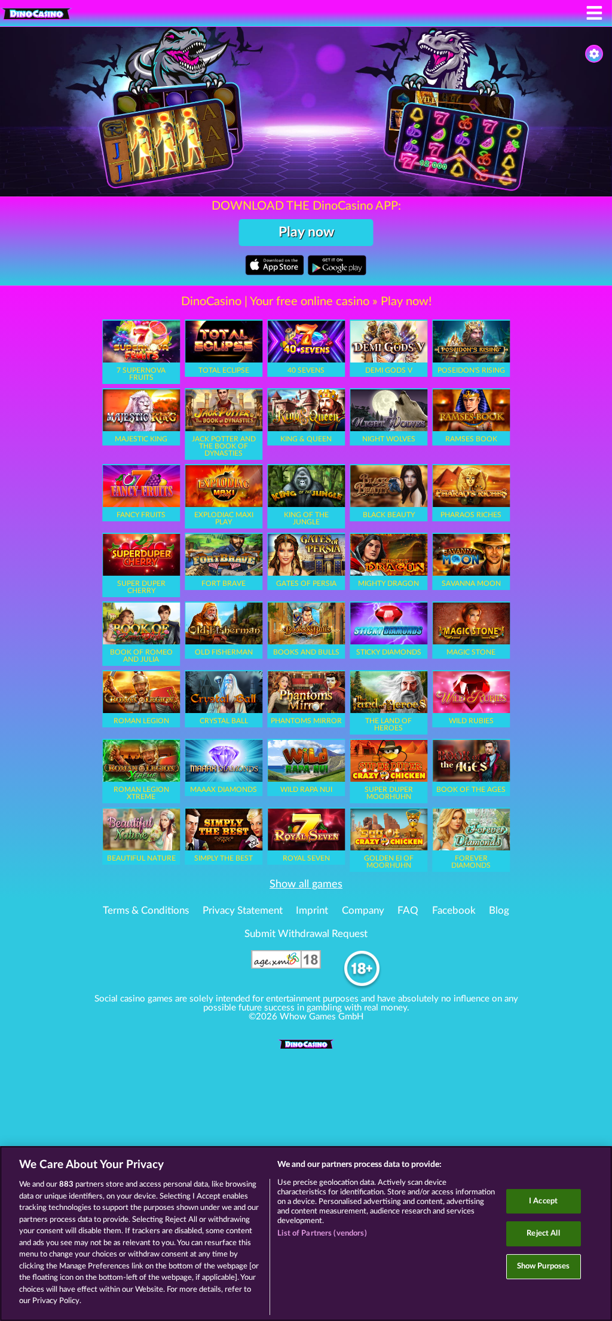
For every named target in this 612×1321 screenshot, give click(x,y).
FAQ (407, 911)
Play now (306, 232)
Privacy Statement (243, 911)
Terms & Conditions (146, 911)
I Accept (543, 1201)
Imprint (312, 911)
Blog (499, 911)
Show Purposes (543, 1266)
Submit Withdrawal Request (306, 934)
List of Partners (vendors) (321, 1233)
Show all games (306, 884)
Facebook (454, 911)
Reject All (543, 1233)
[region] (306, 1233)
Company (363, 911)
